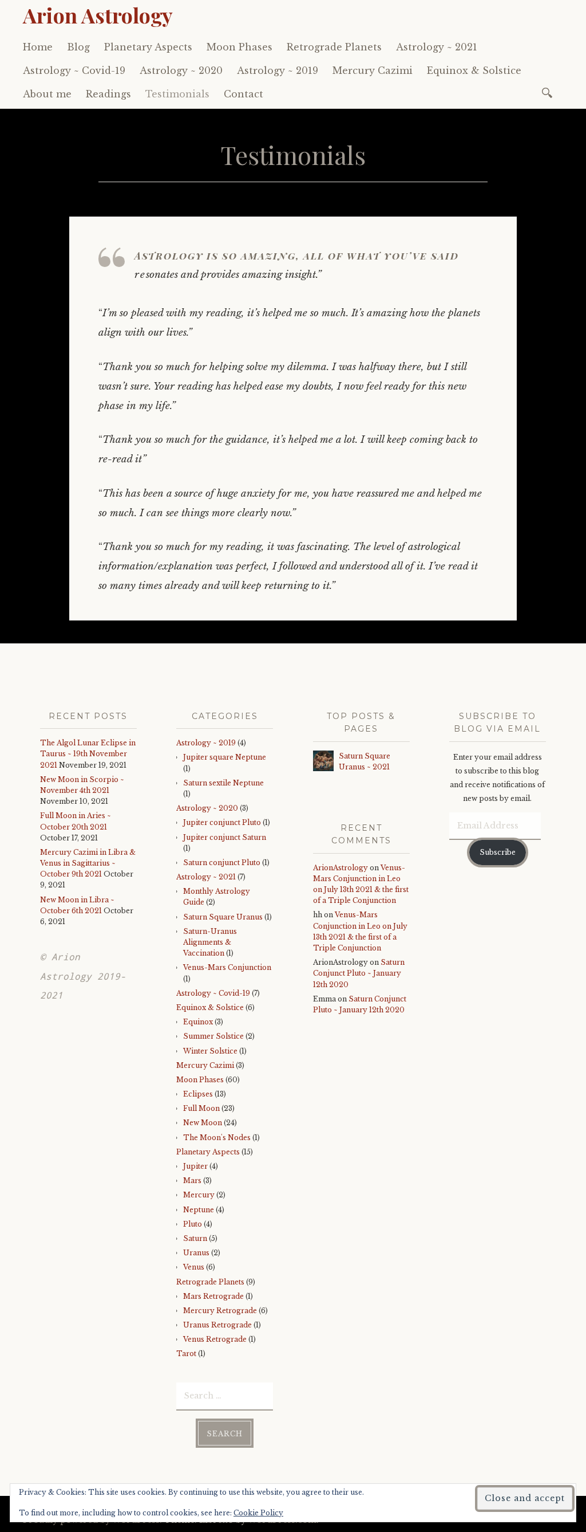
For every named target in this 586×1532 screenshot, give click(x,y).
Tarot (186, 1353)
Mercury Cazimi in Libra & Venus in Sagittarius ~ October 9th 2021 (88, 863)
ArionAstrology (340, 867)
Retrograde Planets (334, 47)
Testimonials (177, 94)
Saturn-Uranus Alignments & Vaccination (210, 942)
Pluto (192, 1224)
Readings (108, 94)
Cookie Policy (258, 1513)
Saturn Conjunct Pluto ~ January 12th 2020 (359, 973)
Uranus (196, 1252)
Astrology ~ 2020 (181, 70)
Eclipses (198, 1094)
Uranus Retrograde (217, 1325)
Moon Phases (239, 47)
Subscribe (498, 852)
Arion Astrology (98, 15)
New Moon (202, 1122)
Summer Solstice (213, 1036)
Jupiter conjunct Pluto (222, 822)
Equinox (198, 1022)
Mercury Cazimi (372, 70)
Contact (243, 94)
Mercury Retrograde (220, 1310)
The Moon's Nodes (217, 1137)
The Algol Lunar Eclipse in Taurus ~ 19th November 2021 (88, 753)
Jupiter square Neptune (224, 757)
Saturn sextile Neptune (223, 783)
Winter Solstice (210, 1051)
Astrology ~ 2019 (277, 70)
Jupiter (195, 1166)
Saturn (195, 1238)
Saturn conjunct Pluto (221, 862)
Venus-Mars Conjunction (227, 967)
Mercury (199, 1195)
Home (38, 47)
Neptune (198, 1209)
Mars (192, 1180)
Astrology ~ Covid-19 (74, 70)
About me (47, 94)
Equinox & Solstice (474, 70)
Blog (78, 47)
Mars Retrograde (213, 1296)
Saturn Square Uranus (223, 917)
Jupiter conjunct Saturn (224, 837)
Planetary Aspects (148, 47)
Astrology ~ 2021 (436, 47)
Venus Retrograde (215, 1339)
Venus (193, 1267)
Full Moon (201, 1108)
